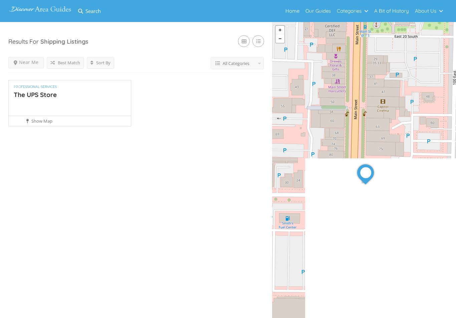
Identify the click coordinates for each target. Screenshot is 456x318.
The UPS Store (35, 95)
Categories (349, 11)
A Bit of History (391, 11)
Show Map (41, 121)
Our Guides (318, 11)
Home (292, 11)
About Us (425, 11)
